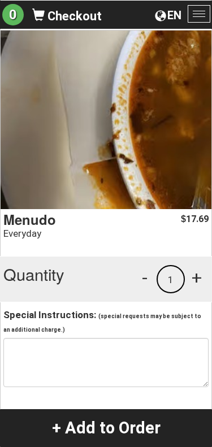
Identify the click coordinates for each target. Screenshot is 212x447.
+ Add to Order (106, 427)
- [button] (145, 277)
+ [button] (197, 277)
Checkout (73, 16)
